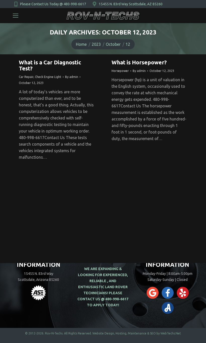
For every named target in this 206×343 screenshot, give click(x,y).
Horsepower (120, 70)
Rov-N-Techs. (54, 333)
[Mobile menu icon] (16, 16)
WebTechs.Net (171, 333)
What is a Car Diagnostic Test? (50, 65)
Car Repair (26, 76)
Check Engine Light (48, 76)
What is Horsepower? (139, 62)
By (71, 76)
